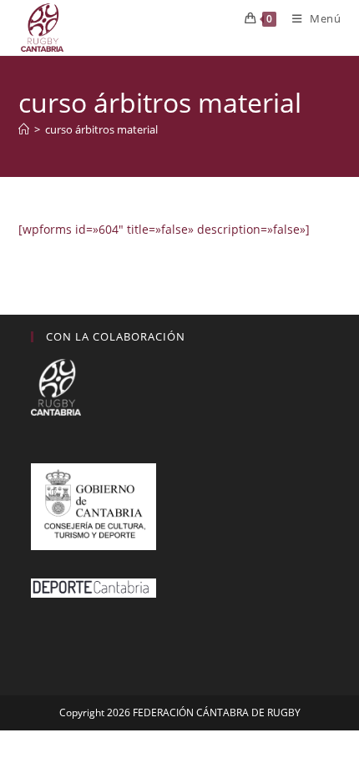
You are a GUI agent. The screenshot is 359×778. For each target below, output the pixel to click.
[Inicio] (23, 129)
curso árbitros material (101, 129)
